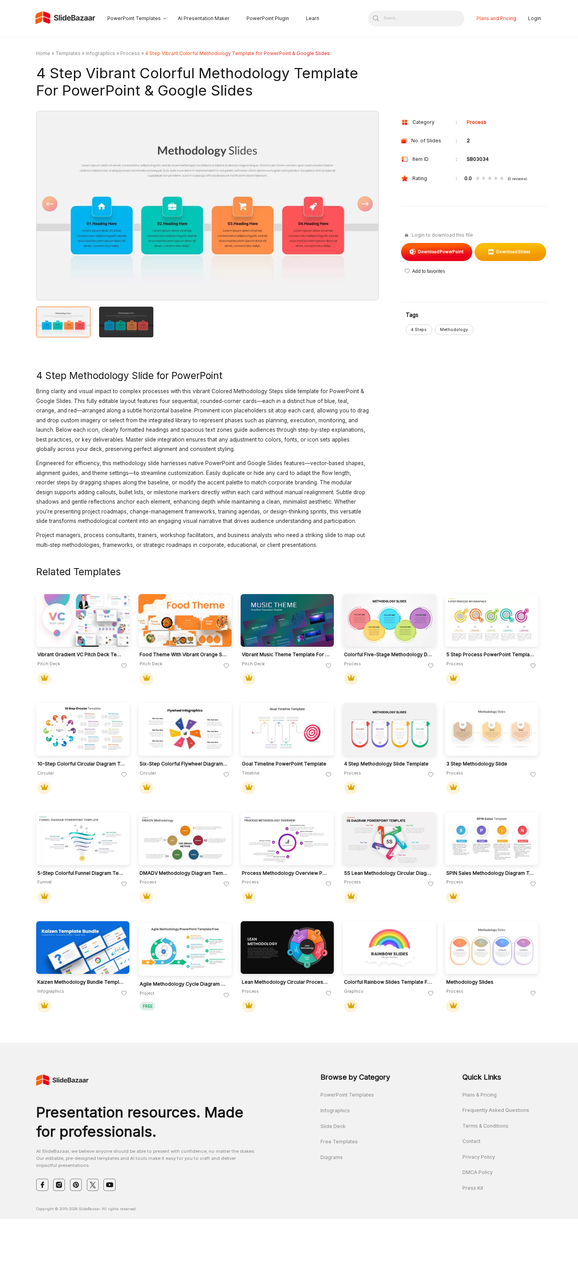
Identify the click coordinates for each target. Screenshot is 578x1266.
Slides (513, 251)
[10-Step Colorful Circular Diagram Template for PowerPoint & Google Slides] (82, 729)
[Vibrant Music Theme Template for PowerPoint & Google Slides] (287, 620)
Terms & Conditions (485, 1126)
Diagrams (331, 1157)
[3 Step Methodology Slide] (491, 729)
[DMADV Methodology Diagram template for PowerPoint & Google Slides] (185, 838)
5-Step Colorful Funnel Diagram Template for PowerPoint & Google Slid (81, 873)
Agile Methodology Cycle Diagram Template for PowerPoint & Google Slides (184, 984)
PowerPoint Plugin (268, 18)
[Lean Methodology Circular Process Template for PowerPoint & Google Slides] (287, 947)
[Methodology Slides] (491, 947)
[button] (122, 206)
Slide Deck (333, 1126)
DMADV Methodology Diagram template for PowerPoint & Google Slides (184, 873)
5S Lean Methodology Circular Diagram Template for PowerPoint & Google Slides (388, 873)
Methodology (454, 329)
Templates (68, 53)
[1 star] (477, 179)
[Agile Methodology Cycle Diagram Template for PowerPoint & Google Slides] (185, 949)
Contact (471, 1141)
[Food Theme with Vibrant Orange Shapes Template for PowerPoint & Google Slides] (185, 620)
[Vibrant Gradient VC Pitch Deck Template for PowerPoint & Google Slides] (82, 620)
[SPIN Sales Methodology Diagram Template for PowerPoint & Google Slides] (491, 838)
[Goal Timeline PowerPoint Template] (287, 729)
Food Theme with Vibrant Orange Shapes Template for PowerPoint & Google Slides (184, 654)
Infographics (100, 53)
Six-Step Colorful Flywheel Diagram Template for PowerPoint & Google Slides (184, 764)
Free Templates (339, 1142)
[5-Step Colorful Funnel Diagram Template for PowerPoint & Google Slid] (82, 838)
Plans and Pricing (496, 18)
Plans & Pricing (479, 1095)
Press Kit (472, 1188)
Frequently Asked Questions (495, 1110)
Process (130, 53)
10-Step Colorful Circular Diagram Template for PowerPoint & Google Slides (81, 764)
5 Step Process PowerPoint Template (490, 654)
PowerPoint (441, 251)
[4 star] (495, 179)
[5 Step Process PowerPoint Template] (491, 620)
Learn (312, 18)
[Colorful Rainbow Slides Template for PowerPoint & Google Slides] (389, 947)
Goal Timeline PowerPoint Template (284, 764)
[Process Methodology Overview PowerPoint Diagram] (287, 838)
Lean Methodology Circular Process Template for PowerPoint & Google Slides (286, 982)
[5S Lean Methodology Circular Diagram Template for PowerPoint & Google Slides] (389, 838)
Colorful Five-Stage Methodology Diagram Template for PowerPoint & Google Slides (388, 654)
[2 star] (483, 179)
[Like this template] (124, 666)
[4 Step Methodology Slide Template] (389, 729)
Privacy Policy (478, 1157)
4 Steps (419, 329)
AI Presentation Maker (204, 18)
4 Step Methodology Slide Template (386, 764)
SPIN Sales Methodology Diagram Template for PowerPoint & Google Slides (490, 873)
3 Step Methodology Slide (476, 764)
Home (43, 53)
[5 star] (501, 179)
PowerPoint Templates (134, 18)
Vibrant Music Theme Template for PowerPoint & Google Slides (286, 654)
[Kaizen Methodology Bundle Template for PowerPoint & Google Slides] (82, 947)
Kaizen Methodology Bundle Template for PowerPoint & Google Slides (81, 982)
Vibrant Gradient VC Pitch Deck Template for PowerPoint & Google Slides (81, 654)
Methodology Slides (469, 982)
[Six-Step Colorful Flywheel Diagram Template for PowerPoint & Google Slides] (185, 729)
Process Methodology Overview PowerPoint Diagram (286, 873)
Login (534, 18)
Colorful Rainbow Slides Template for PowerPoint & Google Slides (388, 982)
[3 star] (489, 179)
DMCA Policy (477, 1172)
